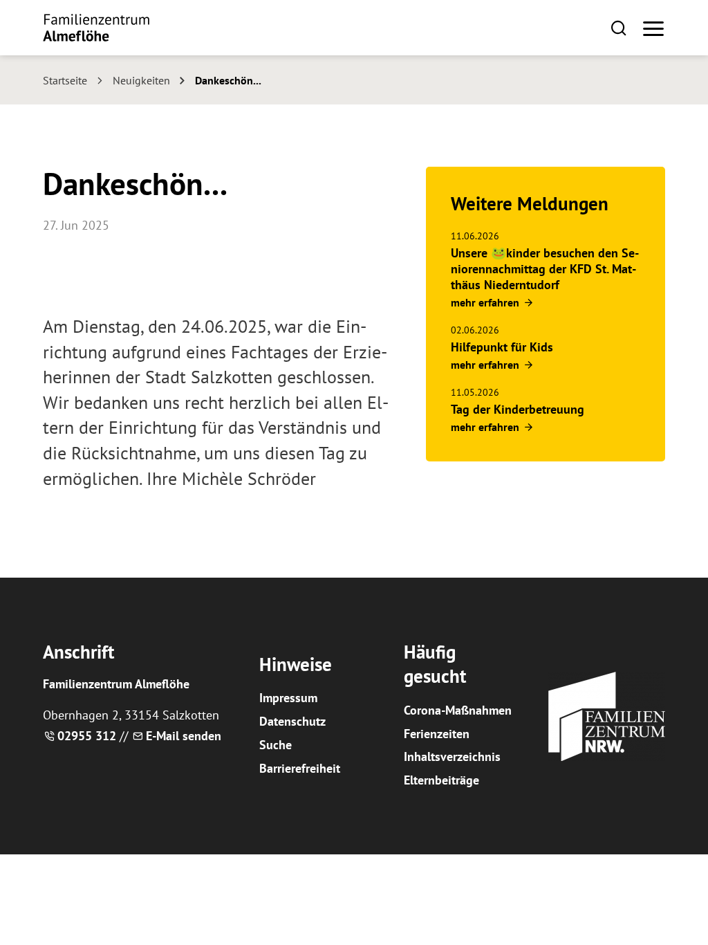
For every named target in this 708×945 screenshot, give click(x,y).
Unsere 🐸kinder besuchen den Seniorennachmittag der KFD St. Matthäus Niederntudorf (545, 269)
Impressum (288, 698)
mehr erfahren (485, 302)
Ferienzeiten (436, 734)
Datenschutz (292, 721)
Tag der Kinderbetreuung (517, 409)
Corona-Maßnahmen (458, 710)
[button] (618, 27)
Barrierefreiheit (299, 768)
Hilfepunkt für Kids (502, 347)
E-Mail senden (183, 736)
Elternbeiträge (441, 780)
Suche (275, 745)
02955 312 (86, 736)
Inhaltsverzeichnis (452, 756)
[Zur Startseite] (96, 28)
